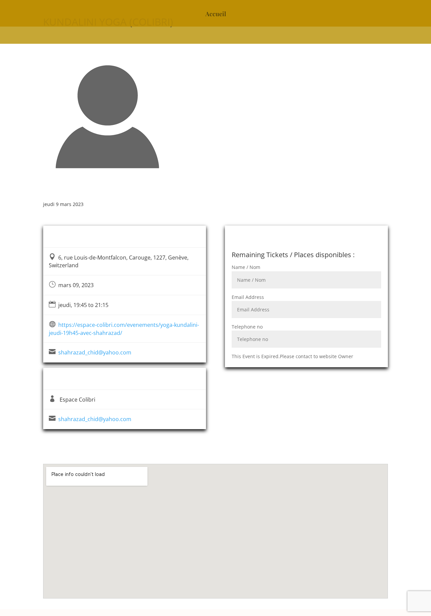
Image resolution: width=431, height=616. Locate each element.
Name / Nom (246, 267)
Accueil (215, 14)
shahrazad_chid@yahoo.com (94, 352)
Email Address (248, 297)
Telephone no (247, 326)
